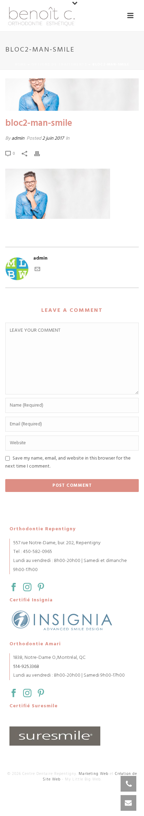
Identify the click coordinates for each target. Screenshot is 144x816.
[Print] (40, 153)
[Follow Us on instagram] (27, 588)
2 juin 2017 (53, 138)
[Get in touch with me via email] (37, 271)
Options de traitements (59, 64)
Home (20, 64)
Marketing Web (93, 774)
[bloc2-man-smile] (72, 94)
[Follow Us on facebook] (13, 588)
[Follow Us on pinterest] (41, 588)
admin (18, 138)
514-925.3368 (26, 667)
